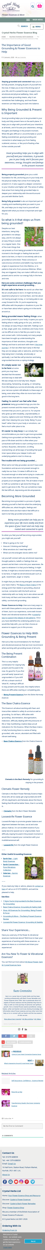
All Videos (37, 1019)
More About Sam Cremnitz (12, 1019)
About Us (6, 1174)
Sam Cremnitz (21, 57)
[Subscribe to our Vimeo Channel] (32, 1182)
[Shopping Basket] (39, 6)
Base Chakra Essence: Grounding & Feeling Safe (22, 907)
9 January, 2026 (8, 57)
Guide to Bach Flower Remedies (23, 1203)
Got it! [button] (33, 1241)
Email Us (12, 1163)
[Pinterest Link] (27, 1182)
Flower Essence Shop (15, 1207)
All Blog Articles (27, 1019)
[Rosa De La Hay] (6, 1092)
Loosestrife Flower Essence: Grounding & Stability (23, 922)
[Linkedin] (26, 1029)
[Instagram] (19, 1029)
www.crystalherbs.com (12, 1024)
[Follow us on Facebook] (4, 1182)
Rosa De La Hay (17, 1092)
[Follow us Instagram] (10, 1182)
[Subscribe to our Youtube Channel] (16, 1182)
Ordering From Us (9, 1230)
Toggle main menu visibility (28, 20)
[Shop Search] (33, 6)
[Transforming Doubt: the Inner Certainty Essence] (6, 1103)
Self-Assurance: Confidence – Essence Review (27, 1081)
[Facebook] (22, 1029)
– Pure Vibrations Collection (11, 867)
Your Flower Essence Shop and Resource (24, 1195)
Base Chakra (11, 1042)
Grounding (7, 1046)
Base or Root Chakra (28, 585)
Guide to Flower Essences (20, 1199)
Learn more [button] (7, 1247)
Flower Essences (25, 1042)
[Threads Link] (21, 1182)
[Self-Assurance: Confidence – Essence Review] (6, 1081)
